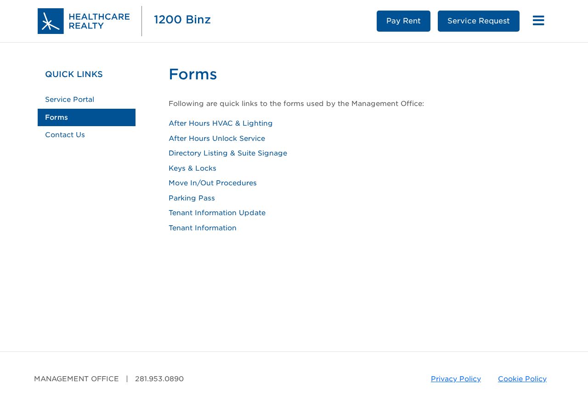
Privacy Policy (456, 379)
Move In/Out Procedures (213, 183)
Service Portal (69, 99)
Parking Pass (192, 198)
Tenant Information (203, 228)
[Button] (538, 21)
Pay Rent (403, 21)
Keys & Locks (192, 168)
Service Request (478, 21)
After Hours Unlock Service (217, 138)
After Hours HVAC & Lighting (221, 123)
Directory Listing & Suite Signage (228, 153)
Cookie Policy (522, 379)
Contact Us (65, 135)
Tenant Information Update (217, 213)
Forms (56, 117)
